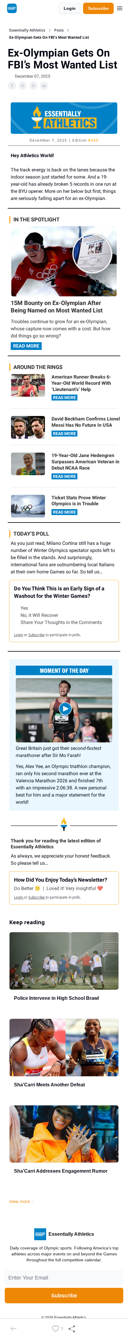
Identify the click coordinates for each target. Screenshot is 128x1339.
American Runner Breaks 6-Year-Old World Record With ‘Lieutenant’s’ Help (81, 383)
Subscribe (98, 8)
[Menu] (119, 7)
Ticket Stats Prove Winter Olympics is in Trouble (78, 501)
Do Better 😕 (28, 888)
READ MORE (26, 346)
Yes (24, 608)
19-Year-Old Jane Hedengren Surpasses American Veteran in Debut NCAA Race (85, 462)
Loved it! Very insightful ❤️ (74, 888)
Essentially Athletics (27, 30)
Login (70, 8)
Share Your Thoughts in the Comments (61, 622)
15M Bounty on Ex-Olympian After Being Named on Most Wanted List (57, 306)
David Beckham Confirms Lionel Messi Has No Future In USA (85, 422)
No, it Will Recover (39, 615)
